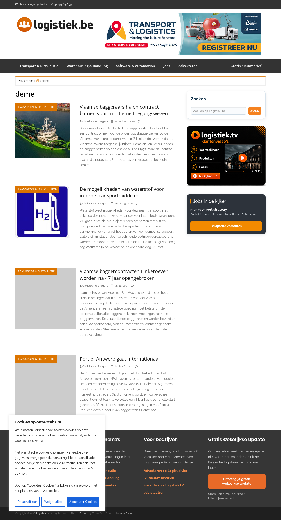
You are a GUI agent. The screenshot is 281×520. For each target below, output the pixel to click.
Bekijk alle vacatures (226, 226)
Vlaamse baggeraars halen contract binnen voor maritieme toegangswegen (124, 110)
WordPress (126, 513)
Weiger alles (53, 502)
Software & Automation (135, 66)
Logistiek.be (42, 513)
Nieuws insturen (161, 478)
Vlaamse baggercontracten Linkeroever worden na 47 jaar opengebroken (124, 274)
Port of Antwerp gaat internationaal (120, 358)
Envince (83, 513)
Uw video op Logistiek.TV (164, 485)
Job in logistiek (92, 492)
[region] (57, 463)
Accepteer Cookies (83, 502)
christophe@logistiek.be (33, 4)
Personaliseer (27, 502)
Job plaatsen (154, 492)
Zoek (254, 111)
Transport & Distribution (37, 189)
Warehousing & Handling (87, 66)
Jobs (166, 66)
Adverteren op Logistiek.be (165, 471)
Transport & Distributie (39, 66)
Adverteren (188, 66)
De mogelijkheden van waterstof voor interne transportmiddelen (122, 192)
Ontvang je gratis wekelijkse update (236, 481)
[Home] (37, 80)
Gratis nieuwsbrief (246, 66)
